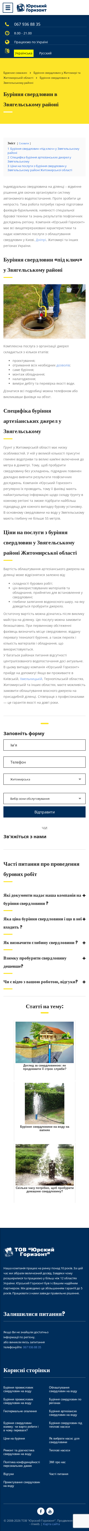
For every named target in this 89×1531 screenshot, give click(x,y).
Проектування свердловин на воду (21, 1484)
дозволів (62, 365)
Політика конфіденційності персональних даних (21, 1464)
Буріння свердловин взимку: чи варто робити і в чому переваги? (21, 1426)
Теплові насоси (59, 1450)
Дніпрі (41, 240)
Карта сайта (51, 1524)
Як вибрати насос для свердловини (64, 1440)
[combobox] (44, 779)
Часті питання (58, 1474)
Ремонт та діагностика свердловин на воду (18, 1452)
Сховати (24, 143)
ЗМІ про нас (57, 1462)
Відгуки (8, 1474)
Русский (45, 53)
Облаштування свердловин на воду (63, 1389)
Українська (23, 53)
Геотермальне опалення (20, 1411)
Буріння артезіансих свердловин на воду (63, 1413)
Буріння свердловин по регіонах (65, 1401)
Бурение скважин (15, 73)
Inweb (35, 1524)
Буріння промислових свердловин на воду (18, 1389)
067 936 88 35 (27, 24)
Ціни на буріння (14, 1438)
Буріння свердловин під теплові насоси (65, 1424)
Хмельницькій (30, 679)
